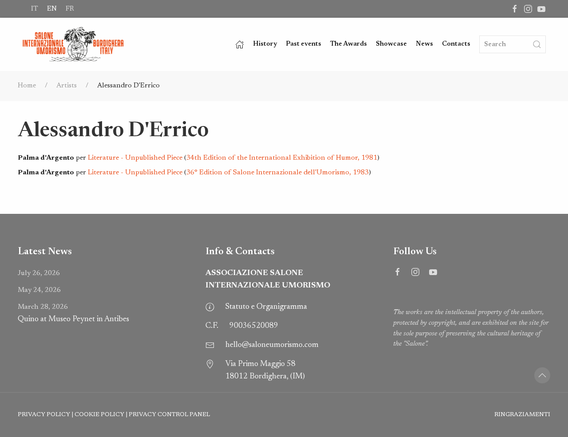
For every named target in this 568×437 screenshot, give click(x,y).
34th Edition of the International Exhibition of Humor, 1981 (281, 157)
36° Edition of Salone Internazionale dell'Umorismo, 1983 (277, 172)
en (52, 8)
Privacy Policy (44, 415)
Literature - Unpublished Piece (135, 157)
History (265, 44)
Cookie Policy (99, 415)
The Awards (348, 44)
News (424, 44)
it (34, 8)
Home (27, 85)
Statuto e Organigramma (266, 307)
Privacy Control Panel (169, 415)
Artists (66, 85)
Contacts (456, 44)
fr (70, 8)
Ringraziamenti (522, 415)
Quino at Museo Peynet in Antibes (73, 313)
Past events (303, 44)
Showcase (391, 44)
